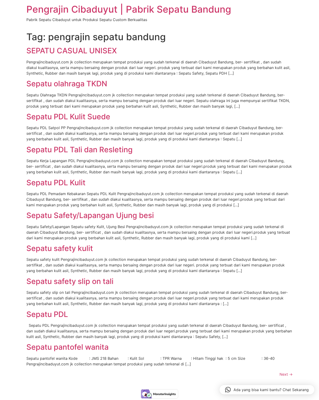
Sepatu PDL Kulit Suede (68, 116)
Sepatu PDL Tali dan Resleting (79, 149)
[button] (267, 389)
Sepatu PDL (47, 314)
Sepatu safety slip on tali (69, 281)
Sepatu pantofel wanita (67, 347)
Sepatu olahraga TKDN (66, 83)
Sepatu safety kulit (59, 248)
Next (286, 374)
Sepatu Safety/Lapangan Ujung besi (90, 215)
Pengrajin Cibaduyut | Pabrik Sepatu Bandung (128, 9)
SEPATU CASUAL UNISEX (71, 50)
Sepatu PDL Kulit (55, 182)
